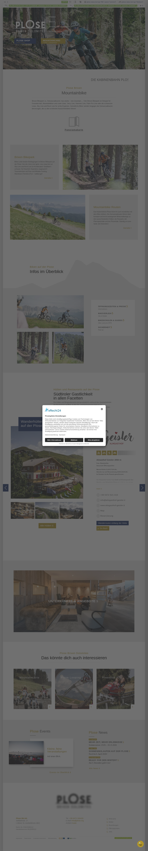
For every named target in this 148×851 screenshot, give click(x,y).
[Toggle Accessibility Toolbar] (140, 844)
